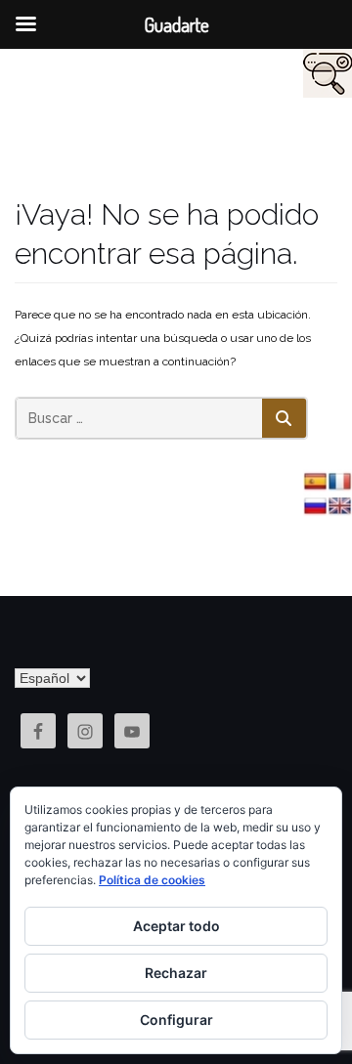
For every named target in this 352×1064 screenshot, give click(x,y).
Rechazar (176, 972)
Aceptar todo (176, 925)
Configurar (176, 1019)
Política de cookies (152, 879)
